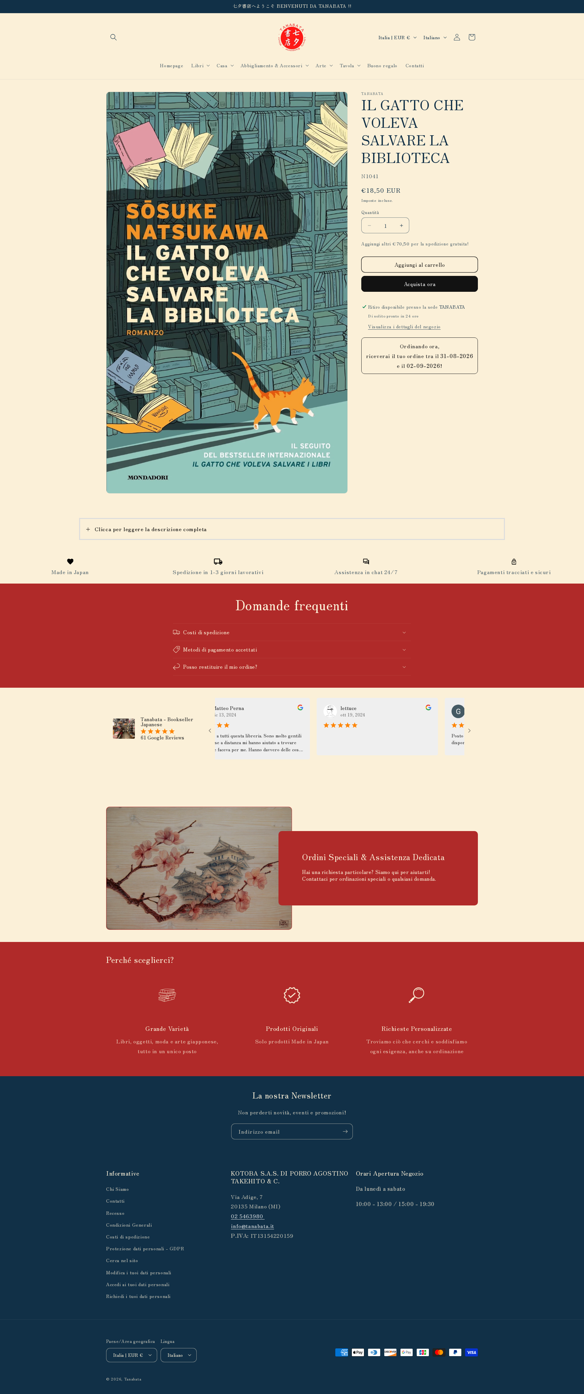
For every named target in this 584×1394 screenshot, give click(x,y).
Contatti (115, 1201)
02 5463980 (248, 1216)
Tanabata (133, 1378)
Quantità (370, 212)
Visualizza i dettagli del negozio (404, 326)
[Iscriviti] (345, 1131)
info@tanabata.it (252, 1226)
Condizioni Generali (129, 1224)
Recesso (115, 1212)
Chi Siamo (117, 1189)
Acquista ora (420, 283)
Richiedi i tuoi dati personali (138, 1296)
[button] (113, 37)
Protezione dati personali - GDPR (145, 1248)
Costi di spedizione (128, 1236)
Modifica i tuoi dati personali (138, 1272)
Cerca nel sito (122, 1260)
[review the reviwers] (263, 708)
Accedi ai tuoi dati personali (137, 1284)
